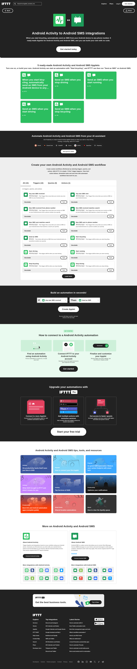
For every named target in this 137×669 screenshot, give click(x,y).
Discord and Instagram (52, 623)
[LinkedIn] (82, 662)
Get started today (68, 49)
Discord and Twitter (51, 651)
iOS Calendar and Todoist (52, 645)
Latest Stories (74, 619)
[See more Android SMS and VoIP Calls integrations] (107, 570)
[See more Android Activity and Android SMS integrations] (44, 578)
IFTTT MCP (36, 632)
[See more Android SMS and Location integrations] (107, 578)
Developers (36, 661)
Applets (35, 629)
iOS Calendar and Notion (52, 626)
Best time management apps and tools (79, 629)
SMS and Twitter (50, 638)
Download (74, 553)
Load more (68, 276)
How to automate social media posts (79, 648)
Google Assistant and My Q (53, 632)
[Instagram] (86, 662)
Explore (104, 3)
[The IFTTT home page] (6, 3)
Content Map (36, 638)
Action (32, 239)
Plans (111, 3)
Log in (118, 3)
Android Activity (45, 33)
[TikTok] (99, 662)
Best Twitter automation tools (77, 626)
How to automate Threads (76, 645)
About (70, 661)
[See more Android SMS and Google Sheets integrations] (92, 570)
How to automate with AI (75, 623)
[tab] (26, 183)
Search (35, 641)
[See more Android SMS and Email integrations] (92, 578)
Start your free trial (68, 431)
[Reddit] (103, 662)
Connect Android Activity (32, 556)
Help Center (36, 635)
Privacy (65, 661)
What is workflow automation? (77, 632)
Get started (128, 4)
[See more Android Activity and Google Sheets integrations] (29, 570)
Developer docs (37, 648)
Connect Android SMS (80, 558)
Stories (35, 626)
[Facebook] (78, 662)
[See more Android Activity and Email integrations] (58, 578)
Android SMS (74, 33)
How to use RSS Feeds (75, 635)
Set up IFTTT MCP (68, 151)
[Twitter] (94, 662)
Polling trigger (34, 195)
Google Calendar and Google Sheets (55, 629)
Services (35, 623)
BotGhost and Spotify (51, 635)
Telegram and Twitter (51, 648)
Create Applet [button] (68, 309)
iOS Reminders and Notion (53, 641)
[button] (68, 369)
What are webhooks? (75, 638)
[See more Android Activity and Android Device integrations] (29, 578)
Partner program (51, 661)
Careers (43, 661)
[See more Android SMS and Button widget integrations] (78, 578)
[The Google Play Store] (99, 623)
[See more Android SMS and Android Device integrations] (78, 570)
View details (27, 202)
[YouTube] (90, 662)
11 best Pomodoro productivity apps (79, 641)
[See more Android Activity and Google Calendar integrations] (44, 570)
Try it (63, 202)
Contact (59, 661)
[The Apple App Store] (99, 619)
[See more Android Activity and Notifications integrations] (58, 570)
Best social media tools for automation (79, 651)
